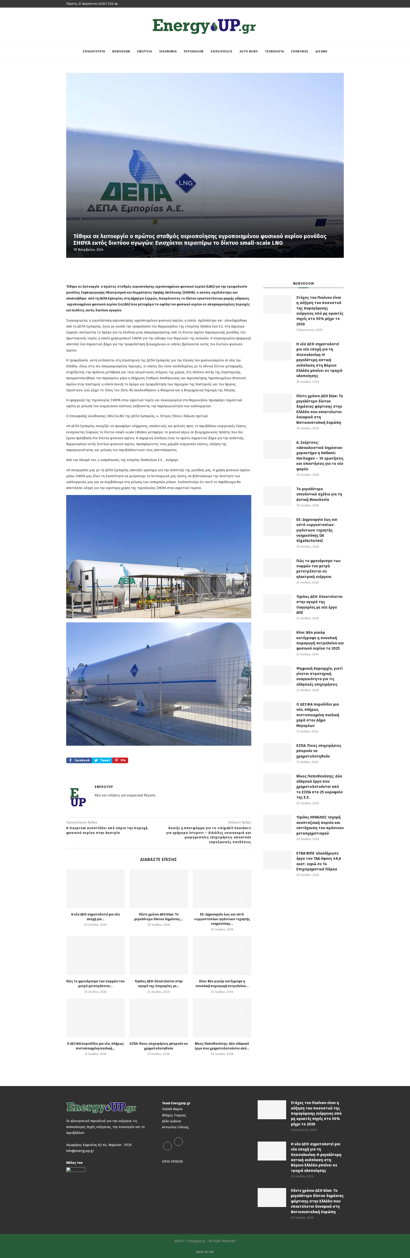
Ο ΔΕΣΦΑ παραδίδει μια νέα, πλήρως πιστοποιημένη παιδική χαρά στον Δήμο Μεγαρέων (317, 715)
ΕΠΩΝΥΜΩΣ (299, 51)
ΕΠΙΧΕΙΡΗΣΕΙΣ (222, 51)
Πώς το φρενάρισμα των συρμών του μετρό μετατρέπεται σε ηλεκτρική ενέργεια (318, 569)
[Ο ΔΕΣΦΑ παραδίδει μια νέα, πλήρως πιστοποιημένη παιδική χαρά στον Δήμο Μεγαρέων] (95, 1018)
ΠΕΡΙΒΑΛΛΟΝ (194, 51)
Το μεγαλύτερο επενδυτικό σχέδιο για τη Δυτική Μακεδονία (319, 494)
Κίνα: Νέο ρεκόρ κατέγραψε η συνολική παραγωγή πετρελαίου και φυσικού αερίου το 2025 (320, 640)
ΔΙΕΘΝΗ (321, 51)
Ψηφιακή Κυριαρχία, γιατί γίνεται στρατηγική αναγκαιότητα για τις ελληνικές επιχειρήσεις (319, 676)
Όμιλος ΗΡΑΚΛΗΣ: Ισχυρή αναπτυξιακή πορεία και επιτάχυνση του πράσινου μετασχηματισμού (320, 825)
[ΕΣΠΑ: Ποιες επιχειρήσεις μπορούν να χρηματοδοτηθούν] (159, 1018)
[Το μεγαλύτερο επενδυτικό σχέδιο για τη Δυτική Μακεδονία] (277, 495)
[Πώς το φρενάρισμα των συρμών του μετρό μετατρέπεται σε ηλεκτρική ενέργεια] (95, 955)
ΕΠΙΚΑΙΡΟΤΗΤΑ (94, 51)
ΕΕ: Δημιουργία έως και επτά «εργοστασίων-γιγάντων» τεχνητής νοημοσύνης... (222, 919)
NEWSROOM (121, 51)
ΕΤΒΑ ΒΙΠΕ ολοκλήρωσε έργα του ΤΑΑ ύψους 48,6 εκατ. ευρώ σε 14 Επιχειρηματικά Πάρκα (318, 861)
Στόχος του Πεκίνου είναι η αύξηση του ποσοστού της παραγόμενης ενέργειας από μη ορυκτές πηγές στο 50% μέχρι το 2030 (319, 310)
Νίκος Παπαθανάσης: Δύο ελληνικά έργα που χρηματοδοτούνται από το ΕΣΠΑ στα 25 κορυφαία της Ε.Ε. (319, 787)
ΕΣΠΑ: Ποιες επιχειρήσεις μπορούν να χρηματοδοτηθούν (318, 750)
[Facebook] (167, 1146)
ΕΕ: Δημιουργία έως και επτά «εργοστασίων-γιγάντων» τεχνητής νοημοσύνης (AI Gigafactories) (316, 530)
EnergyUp (104, 787)
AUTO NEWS (249, 51)
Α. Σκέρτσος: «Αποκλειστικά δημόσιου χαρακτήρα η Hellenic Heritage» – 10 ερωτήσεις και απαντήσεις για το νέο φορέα (320, 455)
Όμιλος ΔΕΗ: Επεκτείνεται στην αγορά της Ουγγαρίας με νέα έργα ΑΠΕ (319, 604)
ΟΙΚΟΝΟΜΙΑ (168, 51)
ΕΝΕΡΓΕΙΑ (144, 51)
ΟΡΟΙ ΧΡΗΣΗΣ (172, 1162)
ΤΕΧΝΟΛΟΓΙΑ (274, 51)
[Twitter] (178, 1146)
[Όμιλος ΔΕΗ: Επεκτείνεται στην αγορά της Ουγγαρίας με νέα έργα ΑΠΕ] (159, 955)
